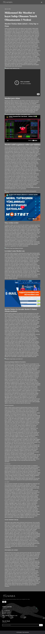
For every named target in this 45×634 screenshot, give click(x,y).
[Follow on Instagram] (3, 602)
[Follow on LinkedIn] (5, 602)
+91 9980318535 (7, 610)
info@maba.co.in (7, 613)
